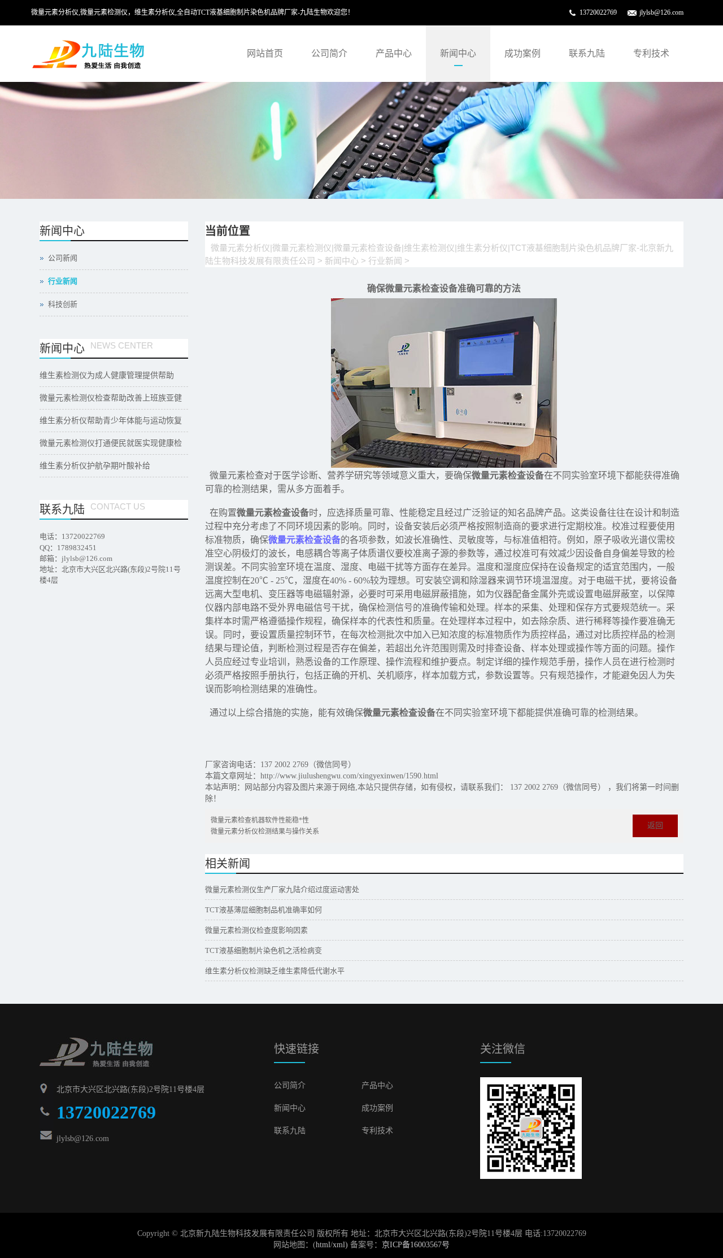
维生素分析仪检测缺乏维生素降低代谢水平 (275, 971)
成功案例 (522, 53)
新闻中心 (458, 53)
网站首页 (265, 53)
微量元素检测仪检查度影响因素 (256, 930)
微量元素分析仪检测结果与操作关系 (265, 831)
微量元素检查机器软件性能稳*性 (260, 820)
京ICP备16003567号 (416, 1244)
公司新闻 (62, 258)
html (323, 1244)
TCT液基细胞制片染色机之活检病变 (263, 950)
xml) (340, 1244)
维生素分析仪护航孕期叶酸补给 (95, 466)
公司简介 (329, 53)
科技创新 (62, 304)
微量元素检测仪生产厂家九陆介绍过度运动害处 (282, 889)
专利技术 (651, 53)
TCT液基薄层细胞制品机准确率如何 (263, 910)
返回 (655, 825)
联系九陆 (587, 53)
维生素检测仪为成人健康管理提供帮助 (107, 375)
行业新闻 (385, 260)
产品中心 (394, 53)
